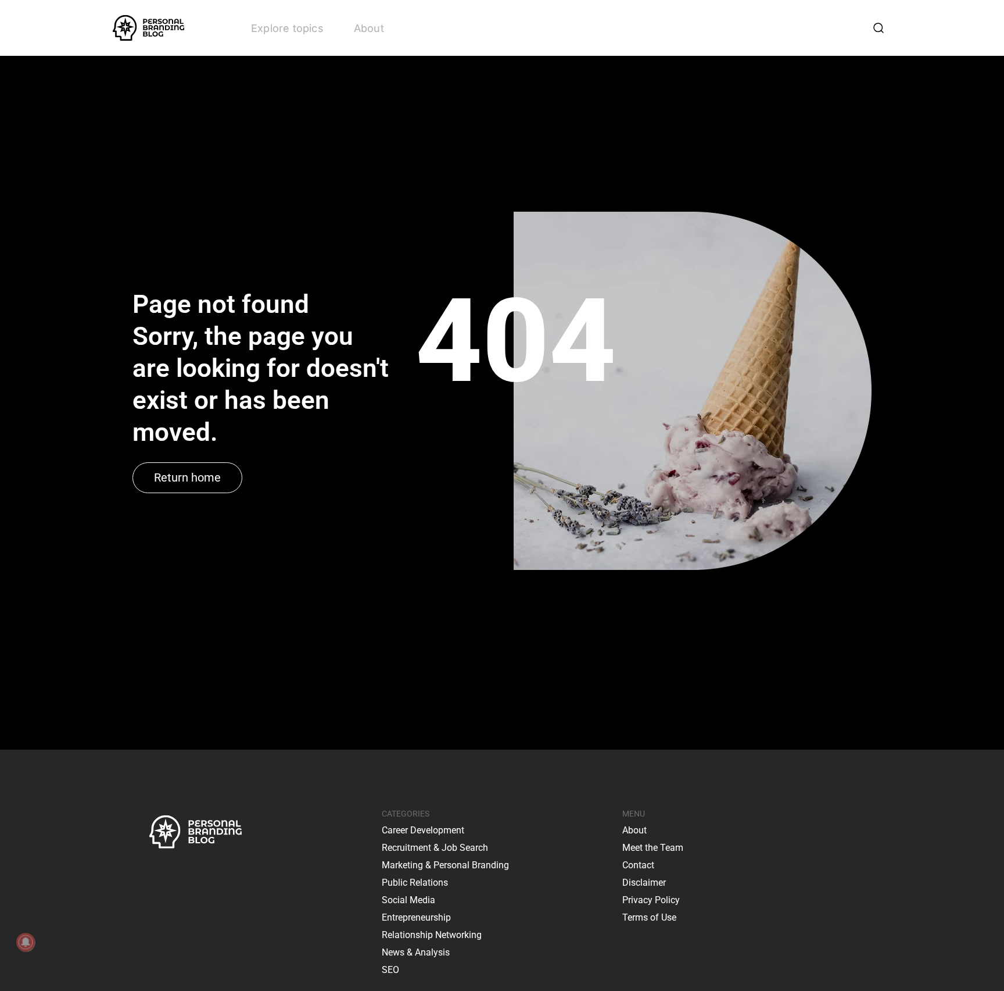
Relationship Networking (432, 934)
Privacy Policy (651, 900)
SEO (390, 969)
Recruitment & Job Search (435, 847)
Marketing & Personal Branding (445, 865)
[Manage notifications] (25, 942)
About (369, 28)
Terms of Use (649, 917)
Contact (638, 865)
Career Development (423, 830)
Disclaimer (644, 882)
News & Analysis (416, 952)
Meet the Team (652, 847)
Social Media (408, 900)
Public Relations (415, 882)
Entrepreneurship (416, 917)
